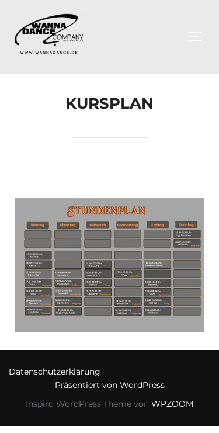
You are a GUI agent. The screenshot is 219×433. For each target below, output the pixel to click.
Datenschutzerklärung (54, 371)
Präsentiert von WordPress (110, 385)
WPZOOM (172, 404)
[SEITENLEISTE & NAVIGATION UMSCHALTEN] (198, 37)
